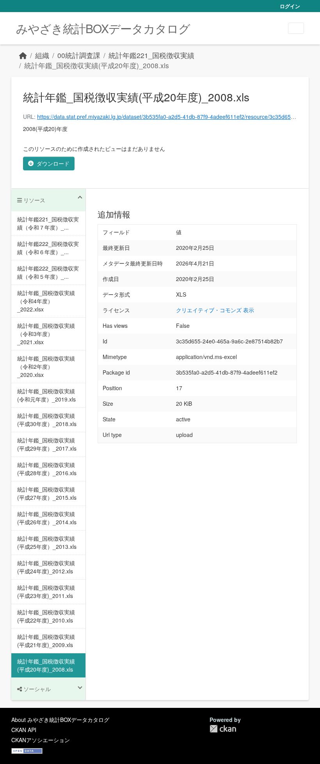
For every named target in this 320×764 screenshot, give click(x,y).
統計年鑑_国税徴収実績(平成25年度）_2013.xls (46, 542)
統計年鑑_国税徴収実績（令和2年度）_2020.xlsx (46, 366)
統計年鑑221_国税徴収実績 (151, 55)
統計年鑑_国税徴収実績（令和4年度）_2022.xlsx (46, 301)
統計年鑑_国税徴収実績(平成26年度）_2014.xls (46, 518)
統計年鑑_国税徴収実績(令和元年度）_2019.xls (46, 395)
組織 (42, 55)
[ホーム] (23, 55)
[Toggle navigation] (296, 28)
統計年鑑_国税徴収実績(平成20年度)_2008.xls (96, 65)
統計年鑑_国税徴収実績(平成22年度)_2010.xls (46, 616)
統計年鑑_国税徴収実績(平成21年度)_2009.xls (46, 641)
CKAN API (23, 730)
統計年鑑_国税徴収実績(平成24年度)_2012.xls (46, 567)
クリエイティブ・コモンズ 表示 (215, 310)
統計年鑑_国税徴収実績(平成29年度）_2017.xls (46, 444)
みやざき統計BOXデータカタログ (103, 28)
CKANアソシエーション (40, 740)
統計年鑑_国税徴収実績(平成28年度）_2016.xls (46, 469)
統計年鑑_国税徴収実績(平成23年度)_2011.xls (46, 592)
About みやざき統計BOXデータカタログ (60, 719)
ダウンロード (53, 163)
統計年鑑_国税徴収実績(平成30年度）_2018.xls (46, 420)
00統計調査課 (78, 55)
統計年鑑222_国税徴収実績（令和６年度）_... (48, 248)
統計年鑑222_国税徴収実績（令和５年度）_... (48, 272)
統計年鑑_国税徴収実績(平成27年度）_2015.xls (46, 493)
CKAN (223, 729)
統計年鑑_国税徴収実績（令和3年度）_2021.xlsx (46, 334)
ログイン (290, 6)
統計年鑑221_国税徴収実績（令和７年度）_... (48, 223)
